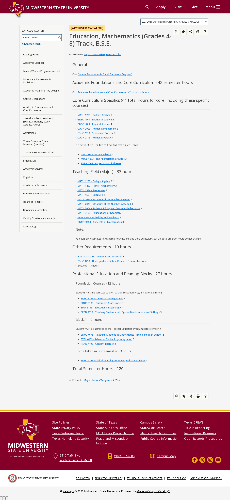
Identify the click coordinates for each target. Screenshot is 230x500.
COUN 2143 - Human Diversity (94, 137)
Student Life (29, 160)
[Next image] (4, 498)
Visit (178, 7)
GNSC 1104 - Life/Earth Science (94, 119)
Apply (161, 7)
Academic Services (33, 168)
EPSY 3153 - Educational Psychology (101, 307)
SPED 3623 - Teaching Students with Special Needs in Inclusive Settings (120, 312)
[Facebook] (195, 460)
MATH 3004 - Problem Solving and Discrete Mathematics (108, 208)
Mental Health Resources (158, 433)
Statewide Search (152, 428)
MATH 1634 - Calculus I (90, 194)
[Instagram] (210, 460)
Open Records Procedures (203, 438)
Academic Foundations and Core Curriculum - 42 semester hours (113, 92)
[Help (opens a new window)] (205, 32)
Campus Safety (151, 422)
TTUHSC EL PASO (176, 478)
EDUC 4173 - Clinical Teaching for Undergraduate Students (113, 360)
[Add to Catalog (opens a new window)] (183, 32)
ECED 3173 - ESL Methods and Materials (99, 256)
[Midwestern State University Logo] (28, 435)
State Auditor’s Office (111, 428)
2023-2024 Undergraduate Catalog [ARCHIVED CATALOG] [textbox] (170, 22)
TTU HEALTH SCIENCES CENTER (144, 478)
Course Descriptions (34, 98)
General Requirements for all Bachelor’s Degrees (104, 74)
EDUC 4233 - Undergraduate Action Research (102, 261)
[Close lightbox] (6, 498)
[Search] (147, 7)
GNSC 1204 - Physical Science (93, 124)
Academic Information (35, 185)
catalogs (68, 491)
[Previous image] (1, 498)
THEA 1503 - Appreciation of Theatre (101, 163)
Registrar (28, 177)
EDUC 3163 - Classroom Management (102, 298)
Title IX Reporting (197, 428)
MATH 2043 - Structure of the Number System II (104, 204)
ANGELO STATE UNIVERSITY (206, 478)
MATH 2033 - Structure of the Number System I (103, 199)
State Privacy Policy (66, 428)
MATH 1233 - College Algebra (93, 115)
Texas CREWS (193, 422)
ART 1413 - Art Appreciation (96, 154)
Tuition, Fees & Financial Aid (38, 152)
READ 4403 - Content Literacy (97, 343)
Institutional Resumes (200, 433)
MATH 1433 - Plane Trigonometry (96, 185)
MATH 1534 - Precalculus (91, 190)
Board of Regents (33, 201)
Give (194, 7)
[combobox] (174, 22)
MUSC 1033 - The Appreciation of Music (103, 158)
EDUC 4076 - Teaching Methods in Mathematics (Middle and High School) (121, 334)
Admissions (29, 132)
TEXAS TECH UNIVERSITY (108, 478)
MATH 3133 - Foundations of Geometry (99, 212)
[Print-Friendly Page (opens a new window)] (198, 32)
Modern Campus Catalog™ (153, 491)
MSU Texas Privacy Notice (115, 433)
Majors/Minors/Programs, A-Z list (41, 71)
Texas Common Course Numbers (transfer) (36, 142)
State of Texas (106, 422)
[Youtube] (218, 460)
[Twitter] (202, 460)
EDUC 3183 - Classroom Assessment (101, 303)
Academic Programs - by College (41, 90)
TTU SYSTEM (83, 478)
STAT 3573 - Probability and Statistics (98, 217)
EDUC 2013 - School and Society (95, 133)
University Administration (36, 193)
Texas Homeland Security (70, 438)
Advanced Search (31, 43)
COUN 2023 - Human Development (96, 128)
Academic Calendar (33, 62)
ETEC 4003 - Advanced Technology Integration (106, 339)
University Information (35, 210)
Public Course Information (159, 438)
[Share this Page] (191, 32)
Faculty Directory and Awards (39, 218)
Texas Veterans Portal (68, 433)
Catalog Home (31, 54)
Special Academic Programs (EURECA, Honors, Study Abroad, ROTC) (38, 121)
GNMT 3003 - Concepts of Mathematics (99, 222)
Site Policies (61, 422)
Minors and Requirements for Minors (37, 81)
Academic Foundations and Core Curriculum (38, 108)
